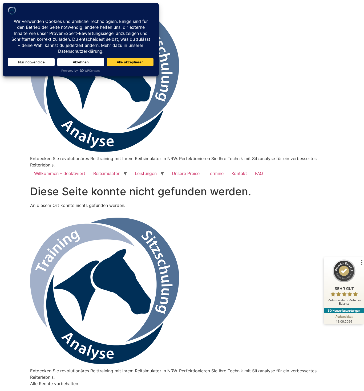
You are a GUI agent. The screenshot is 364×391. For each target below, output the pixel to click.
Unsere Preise (186, 173)
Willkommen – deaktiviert (59, 173)
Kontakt (239, 173)
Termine (216, 173)
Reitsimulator (106, 173)
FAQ (259, 173)
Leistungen (146, 173)
